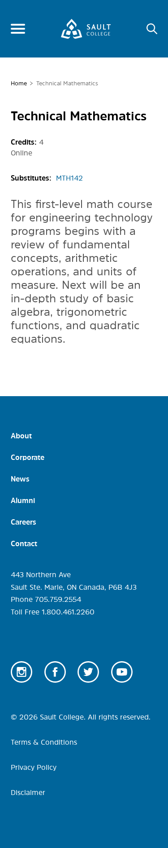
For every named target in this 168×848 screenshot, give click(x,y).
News (20, 478)
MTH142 (69, 177)
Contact (24, 543)
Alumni (23, 500)
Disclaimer (28, 792)
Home (19, 83)
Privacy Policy (33, 767)
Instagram (21, 672)
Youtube (122, 672)
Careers (23, 522)
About (21, 435)
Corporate (27, 457)
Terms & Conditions (44, 742)
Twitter (88, 672)
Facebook (55, 672)
